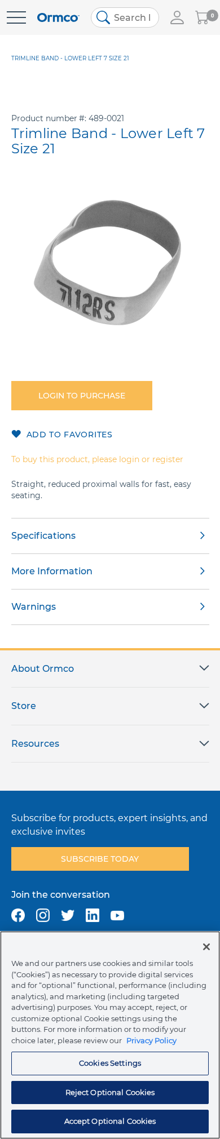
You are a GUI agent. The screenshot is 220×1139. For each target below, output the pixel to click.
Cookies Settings (110, 1062)
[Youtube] (117, 915)
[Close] (206, 946)
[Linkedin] (92, 915)
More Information (52, 571)
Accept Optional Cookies (110, 1120)
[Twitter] (67, 915)
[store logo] (58, 18)
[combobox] (125, 17)
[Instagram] (43, 915)
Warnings (33, 606)
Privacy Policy (151, 1040)
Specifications (43, 535)
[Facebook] (18, 915)
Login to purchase (81, 396)
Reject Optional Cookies (110, 1092)
